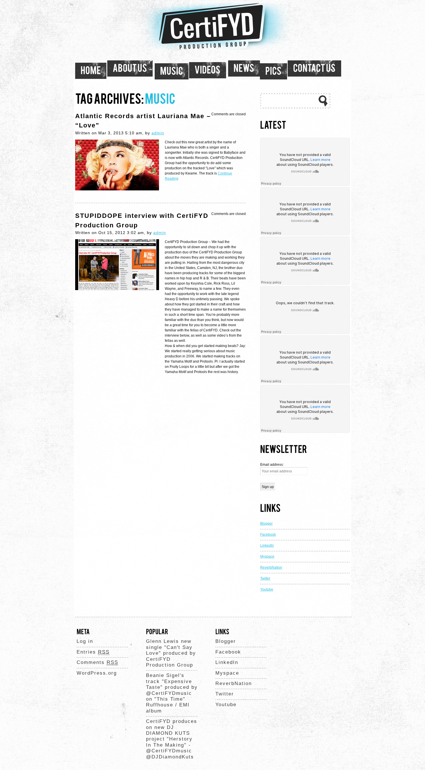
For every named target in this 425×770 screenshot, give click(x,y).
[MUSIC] (172, 71)
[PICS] (273, 71)
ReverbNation (271, 567)
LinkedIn (267, 545)
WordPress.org (97, 673)
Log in (85, 641)
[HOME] (90, 71)
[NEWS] (244, 68)
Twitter (265, 578)
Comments (97, 662)
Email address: (272, 465)
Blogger (266, 524)
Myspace (267, 556)
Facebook (268, 534)
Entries (93, 652)
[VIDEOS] (207, 70)
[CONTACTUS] (314, 68)
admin (157, 133)
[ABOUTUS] (130, 68)
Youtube (266, 589)
